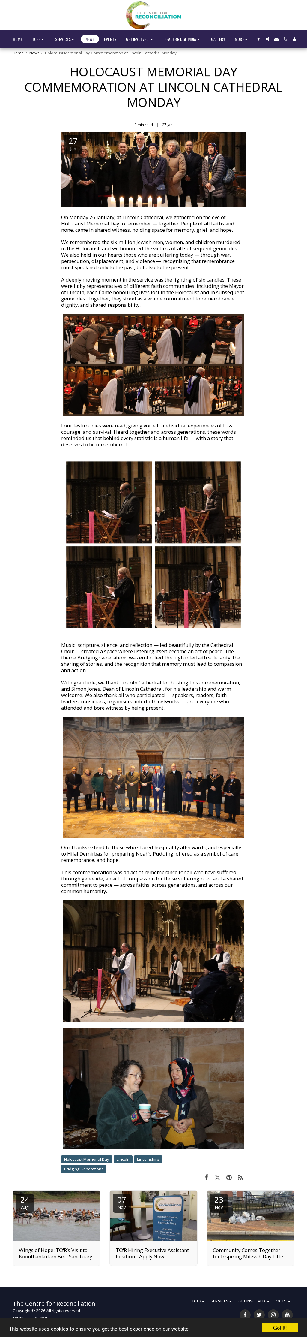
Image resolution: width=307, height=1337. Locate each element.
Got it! (280, 1327)
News (34, 53)
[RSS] (240, 1177)
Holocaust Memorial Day (86, 1159)
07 (121, 1202)
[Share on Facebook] (206, 1177)
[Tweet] (217, 1177)
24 (24, 1202)
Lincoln (123, 1159)
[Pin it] (229, 1177)
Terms (19, 1317)
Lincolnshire (148, 1159)
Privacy (40, 1317)
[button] (39, 39)
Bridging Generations (83, 1169)
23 (218, 1202)
